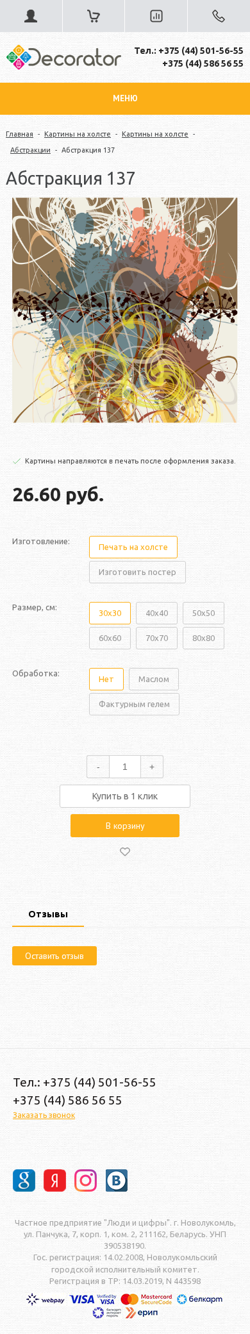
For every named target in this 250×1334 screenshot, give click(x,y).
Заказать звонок (44, 1115)
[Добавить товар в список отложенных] (125, 851)
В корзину (125, 825)
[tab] (48, 915)
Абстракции (30, 150)
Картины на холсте (77, 134)
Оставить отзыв (54, 956)
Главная (19, 134)
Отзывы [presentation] (48, 914)
